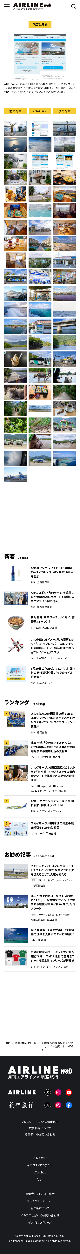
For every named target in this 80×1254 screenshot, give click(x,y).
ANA (33, 582)
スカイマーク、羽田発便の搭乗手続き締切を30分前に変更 (52, 825)
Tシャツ (41, 966)
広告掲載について (40, 1128)
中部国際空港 (38, 885)
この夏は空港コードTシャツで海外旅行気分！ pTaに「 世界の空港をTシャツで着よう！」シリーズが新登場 (52, 956)
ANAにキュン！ (44, 683)
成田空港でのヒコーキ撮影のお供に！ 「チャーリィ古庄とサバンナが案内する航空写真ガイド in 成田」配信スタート (53, 902)
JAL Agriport (44, 786)
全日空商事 (43, 582)
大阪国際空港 (49, 627)
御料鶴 (62, 790)
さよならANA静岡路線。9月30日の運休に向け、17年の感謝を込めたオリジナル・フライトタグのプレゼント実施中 (53, 719)
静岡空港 (42, 732)
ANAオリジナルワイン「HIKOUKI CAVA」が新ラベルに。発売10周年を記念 (52, 572)
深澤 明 (42, 940)
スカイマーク (38, 833)
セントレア (48, 880)
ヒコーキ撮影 (63, 914)
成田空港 (46, 757)
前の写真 (15, 111)
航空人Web (40, 1158)
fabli (33, 940)
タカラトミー (43, 658)
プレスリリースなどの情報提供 (40, 1122)
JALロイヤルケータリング (44, 790)
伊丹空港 (36, 627)
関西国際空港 (44, 607)
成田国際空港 (38, 919)
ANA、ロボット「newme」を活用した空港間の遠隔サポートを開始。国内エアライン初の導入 (52, 596)
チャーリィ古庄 (46, 914)
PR (40, 880)
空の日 (56, 757)
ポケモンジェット (56, 811)
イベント (35, 757)
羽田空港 (51, 833)
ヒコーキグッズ (58, 658)
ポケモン (41, 811)
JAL (33, 658)
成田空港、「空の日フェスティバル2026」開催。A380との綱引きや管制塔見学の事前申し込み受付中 (53, 746)
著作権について (40, 1208)
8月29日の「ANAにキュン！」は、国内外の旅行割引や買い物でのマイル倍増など (53, 672)
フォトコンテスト (64, 880)
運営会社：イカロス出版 (40, 1194)
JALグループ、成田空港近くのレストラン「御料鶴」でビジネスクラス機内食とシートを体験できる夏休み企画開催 (53, 773)
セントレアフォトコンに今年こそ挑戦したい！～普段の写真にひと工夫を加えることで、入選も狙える (52, 870)
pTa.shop (40, 1172)
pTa (33, 966)
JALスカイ (58, 786)
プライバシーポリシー (40, 1201)
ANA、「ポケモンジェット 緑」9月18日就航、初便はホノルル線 (52, 803)
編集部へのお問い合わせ (40, 1134)
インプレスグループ (40, 1222)
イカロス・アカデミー (40, 1165)
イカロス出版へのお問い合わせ (40, 1215)
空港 (65, 966)
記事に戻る (40, 24)
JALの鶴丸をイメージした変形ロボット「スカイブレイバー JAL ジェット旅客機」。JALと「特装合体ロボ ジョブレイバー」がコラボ (53, 645)
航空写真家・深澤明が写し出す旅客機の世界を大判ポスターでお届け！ (53, 932)
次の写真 (64, 111)
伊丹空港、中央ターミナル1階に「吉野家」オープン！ (53, 619)
